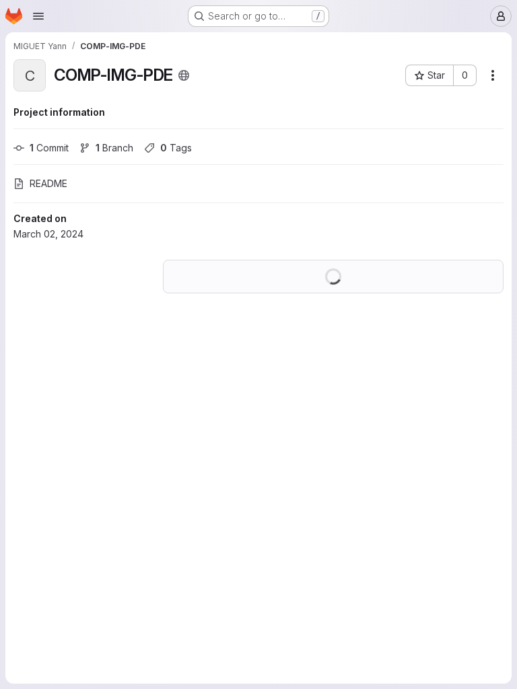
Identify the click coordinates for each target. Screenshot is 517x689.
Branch (114, 147)
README (48, 183)
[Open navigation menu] (38, 16)
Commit (49, 147)
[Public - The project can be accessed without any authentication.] (183, 75)
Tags (176, 147)
